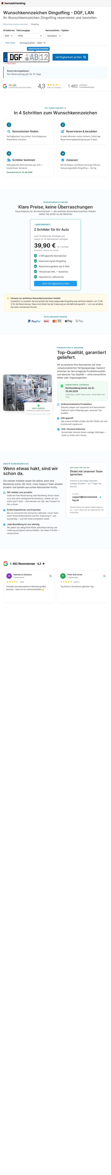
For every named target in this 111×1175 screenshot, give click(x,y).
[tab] (10, 42)
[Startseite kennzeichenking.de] (13, 3)
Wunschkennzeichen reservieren (15, 24)
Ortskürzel (9, 30)
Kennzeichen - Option (57, 30)
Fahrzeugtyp (23, 30)
